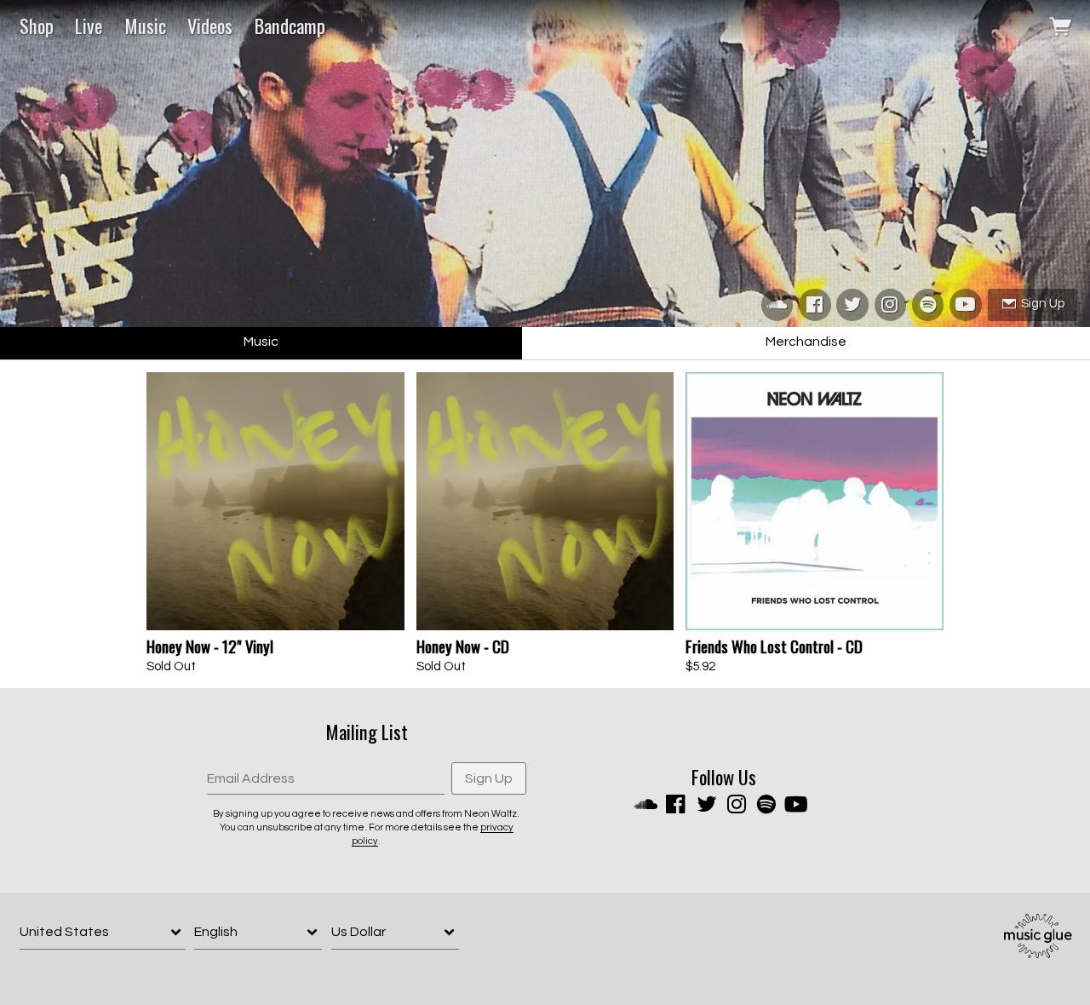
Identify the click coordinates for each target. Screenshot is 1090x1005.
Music (145, 25)
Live (88, 25)
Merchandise (806, 341)
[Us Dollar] (395, 932)
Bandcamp (290, 25)
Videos (209, 25)
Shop (37, 25)
